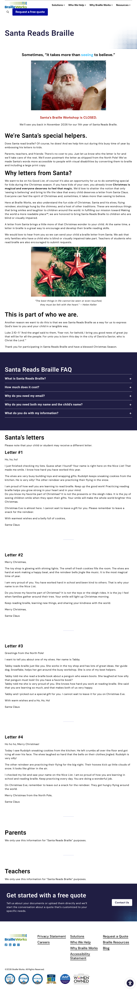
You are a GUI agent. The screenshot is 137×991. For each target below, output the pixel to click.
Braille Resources (116, 942)
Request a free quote (30, 12)
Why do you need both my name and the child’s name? (44, 404)
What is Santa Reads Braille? (25, 378)
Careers (43, 942)
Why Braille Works (100, 5)
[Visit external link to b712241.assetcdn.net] (68, 85)
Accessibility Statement (80, 956)
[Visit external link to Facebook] (6, 944)
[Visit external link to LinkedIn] (10, 944)
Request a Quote (115, 936)
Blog (106, 948)
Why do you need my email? (25, 396)
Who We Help (76, 5)
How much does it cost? (22, 387)
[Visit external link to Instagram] (18, 944)
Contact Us (122, 902)
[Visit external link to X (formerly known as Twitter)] (14, 944)
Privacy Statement (51, 936)
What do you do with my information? (32, 413)
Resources (122, 5)
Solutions (57, 5)
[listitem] (68, 378)
